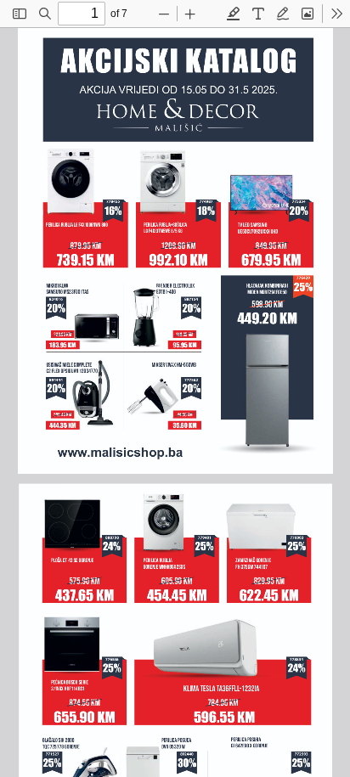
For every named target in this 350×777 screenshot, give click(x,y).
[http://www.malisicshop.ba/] (117, 450)
